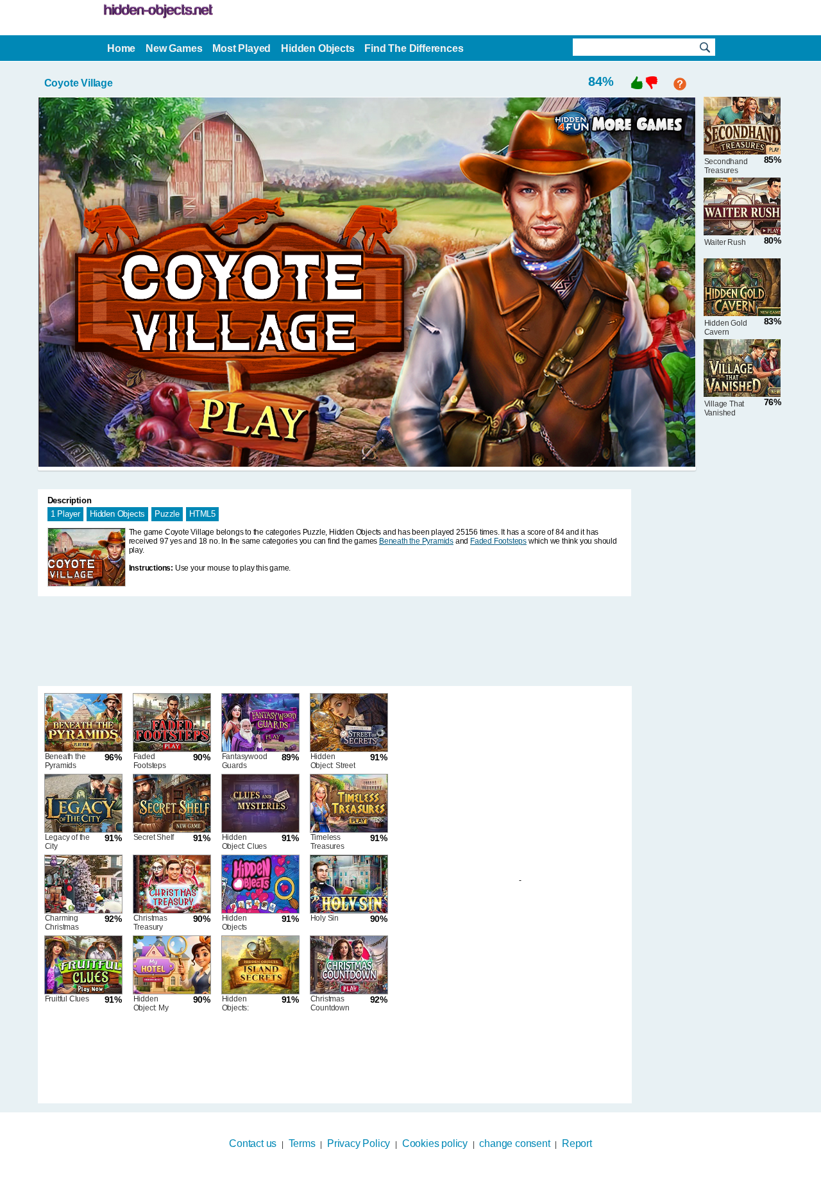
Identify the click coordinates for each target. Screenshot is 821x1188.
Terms (302, 1143)
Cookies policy (435, 1143)
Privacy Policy (358, 1143)
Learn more (402, 1179)
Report (577, 1143)
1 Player (65, 514)
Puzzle (167, 514)
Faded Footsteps (498, 541)
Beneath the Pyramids (416, 541)
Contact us (252, 1143)
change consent (514, 1143)
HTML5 (202, 514)
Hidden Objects (117, 514)
